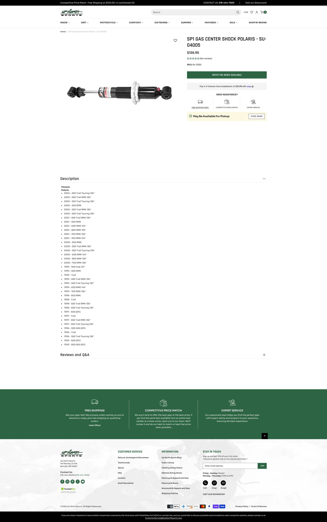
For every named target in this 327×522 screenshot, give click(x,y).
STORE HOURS (256, 116)
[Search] (237, 12)
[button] (193, 58)
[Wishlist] (175, 40)
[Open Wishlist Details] (251, 12)
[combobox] (196, 12)
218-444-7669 (82, 475)
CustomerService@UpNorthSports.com (163, 518)
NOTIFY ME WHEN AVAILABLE (227, 74)
